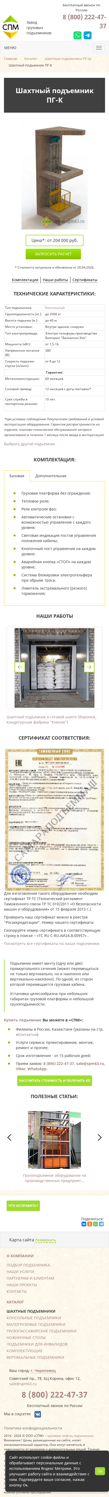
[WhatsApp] (95, 1224)
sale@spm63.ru (23, 1383)
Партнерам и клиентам (30, 1278)
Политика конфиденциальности (33, 1428)
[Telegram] (101, 1224)
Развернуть (45, 1239)
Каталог (15, 1301)
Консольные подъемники (34, 1317)
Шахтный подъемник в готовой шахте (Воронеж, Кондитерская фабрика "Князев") (52, 719)
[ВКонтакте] (83, 1224)
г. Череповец (43, 1370)
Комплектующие (25, 1350)
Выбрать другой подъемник (29, 443)
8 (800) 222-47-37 (84, 21)
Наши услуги (20, 1271)
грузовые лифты (59, 1435)
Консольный (55, 307)
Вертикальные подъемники (35, 1357)
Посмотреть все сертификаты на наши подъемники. (52, 943)
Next (89, 667)
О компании (20, 1255)
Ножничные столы (26, 1337)
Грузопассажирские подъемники (41, 1330)
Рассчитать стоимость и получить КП (54, 1080)
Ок (100, 1471)
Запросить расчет (53, 253)
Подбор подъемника (28, 1265)
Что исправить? (23, 1205)
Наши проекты (22, 1284)
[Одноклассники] (89, 1224)
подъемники (84, 1435)
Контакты (26, 1034)
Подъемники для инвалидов (37, 1344)
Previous (20, 667)
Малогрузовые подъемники (36, 1324)
